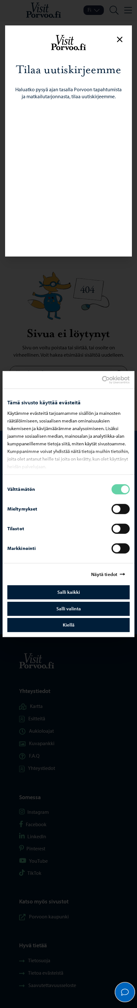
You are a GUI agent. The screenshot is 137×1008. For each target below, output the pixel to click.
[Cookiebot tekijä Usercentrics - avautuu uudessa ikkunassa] (107, 380)
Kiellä (69, 625)
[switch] (121, 509)
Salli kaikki (68, 592)
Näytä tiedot (104, 574)
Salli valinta (68, 609)
